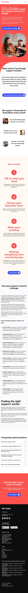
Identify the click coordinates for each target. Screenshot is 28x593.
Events (3, 552)
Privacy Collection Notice (7, 585)
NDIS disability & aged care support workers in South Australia (13, 571)
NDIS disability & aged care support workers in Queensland (12, 568)
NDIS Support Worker (6, 538)
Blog (3, 551)
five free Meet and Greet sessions (19, 421)
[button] (14, 442)
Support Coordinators (7, 543)
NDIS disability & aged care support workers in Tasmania (12, 573)
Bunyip (15, 7)
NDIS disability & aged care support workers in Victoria (12, 566)
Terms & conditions (6, 583)
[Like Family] (5, 2)
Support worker (5, 537)
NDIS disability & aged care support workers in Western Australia (12, 575)
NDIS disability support (7, 539)
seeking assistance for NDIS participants (12, 297)
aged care (18, 298)
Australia (4, 7)
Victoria (10, 7)
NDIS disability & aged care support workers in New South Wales (13, 564)
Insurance (4, 555)
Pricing (3, 553)
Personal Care (5, 540)
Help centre (4, 556)
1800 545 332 (5, 515)
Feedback (4, 557)
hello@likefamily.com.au (7, 514)
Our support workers (6, 535)
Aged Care (4, 541)
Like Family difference (7, 550)
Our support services (6, 534)
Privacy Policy (5, 584)
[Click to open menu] (25, 2)
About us (4, 549)
